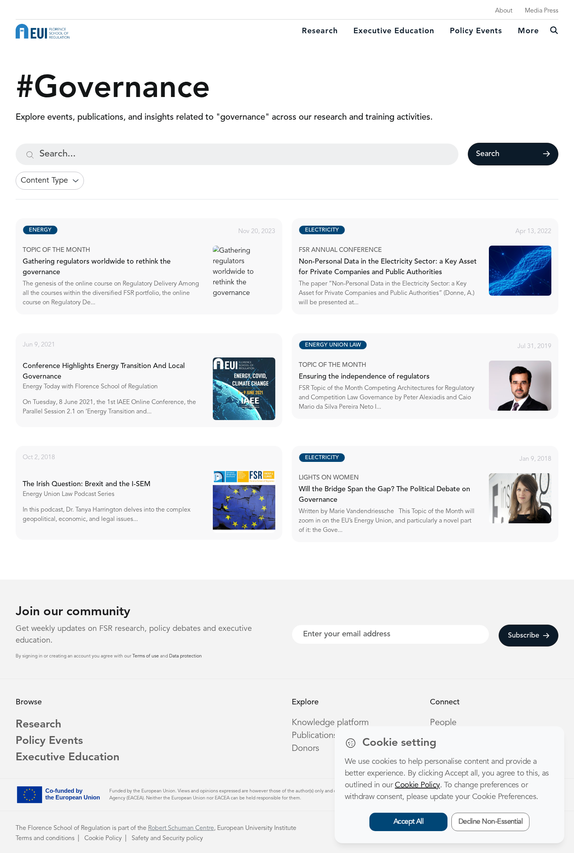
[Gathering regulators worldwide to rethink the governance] (156, 266)
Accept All (409, 821)
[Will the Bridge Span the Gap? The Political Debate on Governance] (432, 494)
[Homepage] (43, 31)
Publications (314, 735)
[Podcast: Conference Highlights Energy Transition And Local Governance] (156, 380)
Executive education (393, 31)
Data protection (185, 656)
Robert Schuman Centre (181, 828)
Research (320, 31)
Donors (305, 748)
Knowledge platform (330, 722)
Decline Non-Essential (490, 821)
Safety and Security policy (167, 838)
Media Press (541, 11)
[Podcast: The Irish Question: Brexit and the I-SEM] (156, 493)
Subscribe (523, 635)
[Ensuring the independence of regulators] (432, 376)
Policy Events (476, 31)
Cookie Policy (103, 838)
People (443, 722)
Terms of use (146, 656)
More (528, 31)
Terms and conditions (45, 838)
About (503, 11)
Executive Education (67, 757)
